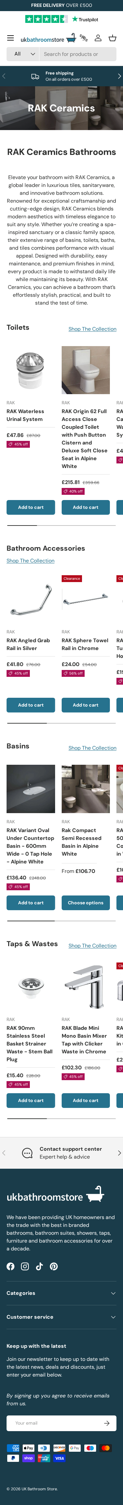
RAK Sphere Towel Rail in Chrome (85, 644)
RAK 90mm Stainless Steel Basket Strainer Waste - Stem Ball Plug (29, 1044)
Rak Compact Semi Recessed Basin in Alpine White (81, 842)
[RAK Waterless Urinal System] (31, 370)
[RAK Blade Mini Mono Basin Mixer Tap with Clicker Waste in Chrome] (86, 986)
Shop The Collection (92, 329)
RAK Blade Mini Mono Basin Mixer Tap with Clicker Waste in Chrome (84, 1040)
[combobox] (61, 54)
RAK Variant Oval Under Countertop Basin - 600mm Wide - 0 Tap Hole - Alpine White (30, 846)
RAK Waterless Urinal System (25, 415)
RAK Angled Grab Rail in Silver (28, 644)
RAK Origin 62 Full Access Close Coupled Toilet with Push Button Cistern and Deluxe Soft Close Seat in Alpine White (85, 439)
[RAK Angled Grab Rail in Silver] (31, 599)
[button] (112, 38)
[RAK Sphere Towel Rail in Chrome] (86, 599)
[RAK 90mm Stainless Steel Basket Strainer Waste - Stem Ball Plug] (31, 986)
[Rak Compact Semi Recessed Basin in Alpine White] (86, 789)
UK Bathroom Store (39, 1489)
